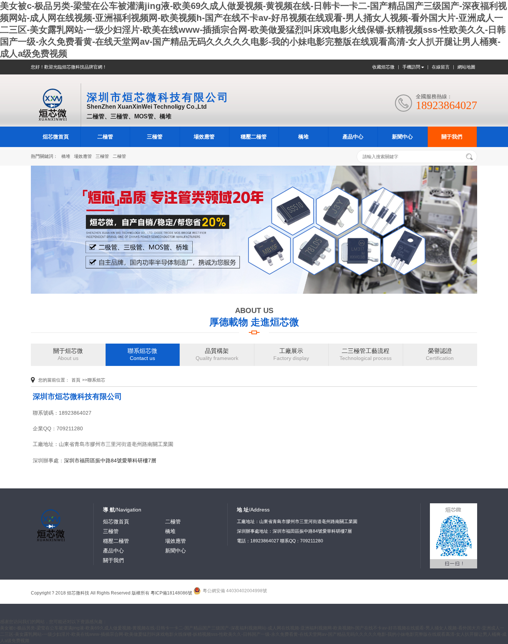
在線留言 (441, 67)
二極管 (105, 137)
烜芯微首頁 (56, 137)
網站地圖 (466, 67)
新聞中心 (402, 137)
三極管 (155, 137)
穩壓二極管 (254, 137)
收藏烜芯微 (383, 67)
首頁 (75, 380)
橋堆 (303, 137)
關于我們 (451, 137)
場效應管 (204, 137)
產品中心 (353, 137)
